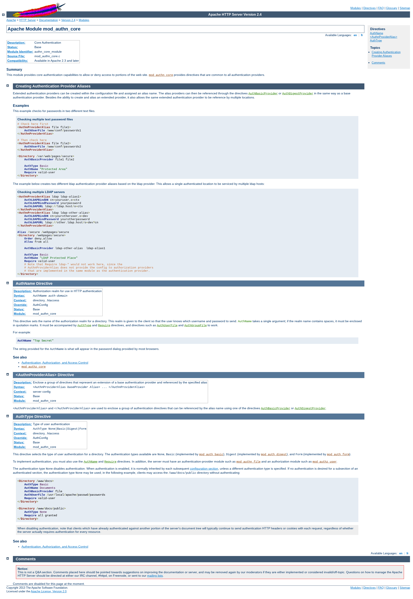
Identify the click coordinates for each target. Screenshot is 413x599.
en (355, 35)
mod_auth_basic (211, 454)
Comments (378, 62)
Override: (20, 304)
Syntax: (19, 295)
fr (362, 35)
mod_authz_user (325, 461)
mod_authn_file (248, 461)
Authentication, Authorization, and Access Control (55, 362)
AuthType (376, 40)
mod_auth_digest (274, 454)
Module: (20, 313)
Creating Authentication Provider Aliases (386, 54)
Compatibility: (17, 60)
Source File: (16, 56)
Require (104, 325)
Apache (11, 20)
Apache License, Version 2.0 (48, 591)
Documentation (48, 20)
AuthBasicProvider (263, 93)
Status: (12, 47)
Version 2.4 (68, 20)
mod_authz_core (34, 366)
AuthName (376, 33)
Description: (16, 42)
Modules (355, 8)
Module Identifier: (20, 51)
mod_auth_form (338, 454)
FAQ (381, 8)
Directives (369, 8)
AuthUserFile (167, 325)
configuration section (204, 468)
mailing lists (155, 575)
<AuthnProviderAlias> (383, 36)
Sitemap (405, 8)
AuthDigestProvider (297, 93)
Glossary (391, 8)
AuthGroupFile (195, 325)
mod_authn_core (161, 75)
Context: (20, 300)
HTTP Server (27, 20)
